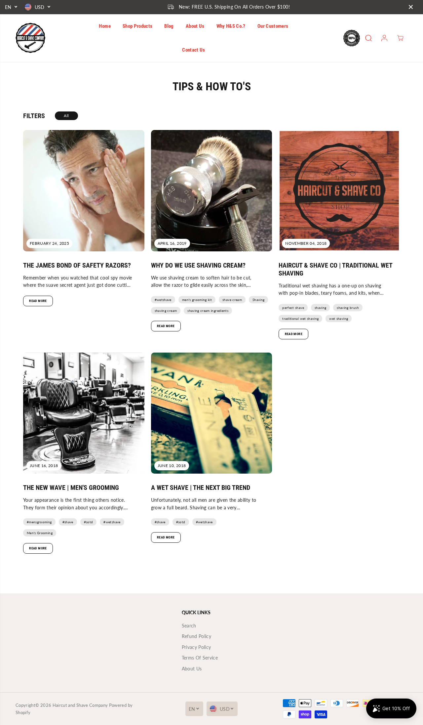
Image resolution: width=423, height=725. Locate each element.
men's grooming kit (197, 300)
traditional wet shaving (300, 318)
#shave (67, 522)
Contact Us (193, 50)
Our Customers (272, 26)
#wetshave (163, 300)
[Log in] (384, 38)
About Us (195, 26)
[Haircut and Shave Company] (30, 38)
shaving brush (348, 308)
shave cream (232, 300)
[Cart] (400, 38)
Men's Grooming (40, 533)
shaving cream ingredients (207, 311)
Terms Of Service (200, 658)
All (66, 115)
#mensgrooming (39, 522)
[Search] (368, 38)
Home (104, 26)
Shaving (258, 300)
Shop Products (138, 26)
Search (189, 625)
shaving (320, 308)
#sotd (88, 522)
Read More (38, 301)
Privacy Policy (196, 647)
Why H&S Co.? (231, 26)
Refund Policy (197, 636)
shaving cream (166, 311)
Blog (168, 26)
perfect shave (293, 308)
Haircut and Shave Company (80, 705)
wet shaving (338, 318)
